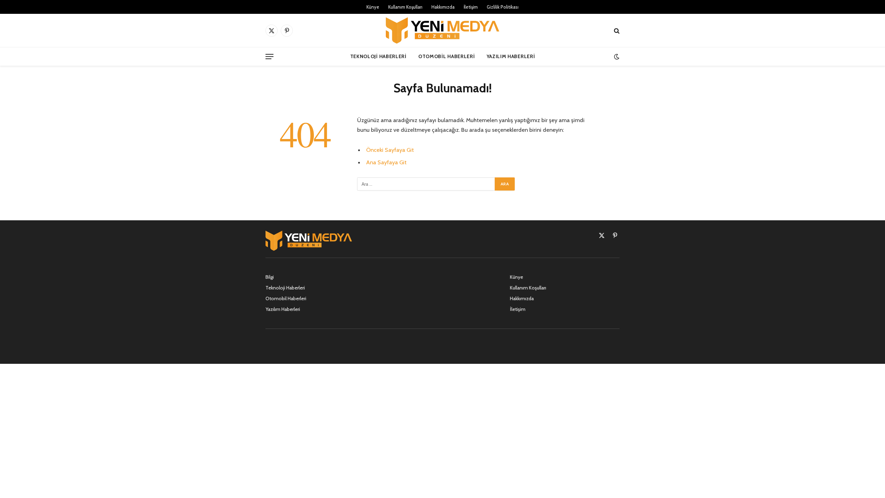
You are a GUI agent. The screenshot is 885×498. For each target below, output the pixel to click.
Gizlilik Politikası (503, 7)
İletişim (471, 7)
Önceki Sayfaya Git (390, 149)
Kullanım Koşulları (405, 7)
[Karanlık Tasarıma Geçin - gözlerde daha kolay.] (616, 56)
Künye (372, 7)
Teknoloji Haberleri (378, 56)
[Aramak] (616, 30)
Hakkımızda (443, 7)
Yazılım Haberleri (511, 56)
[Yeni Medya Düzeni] (442, 30)
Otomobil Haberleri (446, 56)
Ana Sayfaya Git (386, 162)
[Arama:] (426, 184)
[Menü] (269, 56)
